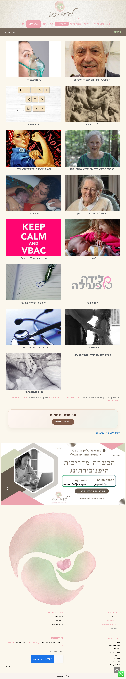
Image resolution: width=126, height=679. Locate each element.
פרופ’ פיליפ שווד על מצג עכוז (34, 347)
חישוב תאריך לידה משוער (33, 302)
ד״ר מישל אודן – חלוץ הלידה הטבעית (92, 79)
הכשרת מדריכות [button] (114, 652)
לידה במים (34, 213)
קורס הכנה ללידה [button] (114, 646)
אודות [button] (118, 661)
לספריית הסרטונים (63, 422)
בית (118, 643)
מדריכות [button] (117, 649)
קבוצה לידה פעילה (33, 643)
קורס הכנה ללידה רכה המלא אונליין (64, 397)
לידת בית (92, 258)
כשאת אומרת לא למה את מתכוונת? (34, 169)
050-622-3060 (112, 621)
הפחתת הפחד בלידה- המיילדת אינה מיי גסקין (92, 169)
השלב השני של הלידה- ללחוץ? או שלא (92, 355)
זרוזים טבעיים (92, 347)
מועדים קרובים (74, 18)
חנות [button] (118, 658)
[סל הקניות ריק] (23, 24)
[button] (98, 24)
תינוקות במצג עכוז (34, 392)
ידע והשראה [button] (115, 655)
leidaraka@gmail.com (109, 624)
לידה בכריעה (92, 124)
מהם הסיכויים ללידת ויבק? (34, 258)
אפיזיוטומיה (33, 124)
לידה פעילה (92, 302)
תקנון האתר (112, 629)
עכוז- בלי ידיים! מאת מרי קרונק (92, 213)
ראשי (14, 32)
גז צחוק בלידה (34, 79)
